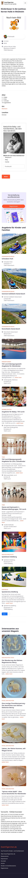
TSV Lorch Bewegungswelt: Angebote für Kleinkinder (12, 365)
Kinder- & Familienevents (8, 866)
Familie (7, 162)
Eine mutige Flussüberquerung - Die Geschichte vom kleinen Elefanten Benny (14, 705)
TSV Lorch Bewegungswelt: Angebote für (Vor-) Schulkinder (13, 460)
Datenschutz (5, 856)
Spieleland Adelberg (9, 557)
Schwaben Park (7, 259)
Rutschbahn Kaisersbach (11, 329)
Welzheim (4, 109)
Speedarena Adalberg (10, 592)
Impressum (4, 858)
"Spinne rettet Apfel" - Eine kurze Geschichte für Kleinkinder (14, 793)
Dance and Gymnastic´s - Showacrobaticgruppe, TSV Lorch (14, 508)
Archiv (3, 863)
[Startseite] (2, 2)
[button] (14, 23)
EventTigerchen (9, 2)
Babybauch (8, 157)
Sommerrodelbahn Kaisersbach (13, 294)
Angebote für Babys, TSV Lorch (13, 412)
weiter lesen (18, 377)
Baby (6, 159)
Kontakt (3, 861)
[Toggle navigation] (25, 3)
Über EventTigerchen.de (8, 854)
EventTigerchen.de (9, 847)
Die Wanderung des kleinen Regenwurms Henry (12, 661)
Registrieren (13, 206)
